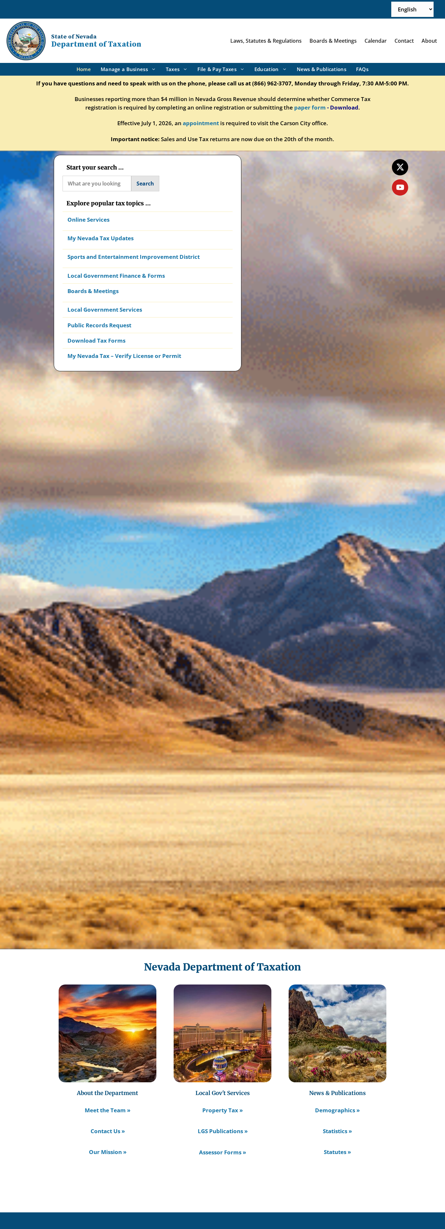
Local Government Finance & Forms (116, 275)
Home (84, 69)
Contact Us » (108, 1131)
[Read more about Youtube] (400, 187)
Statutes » (337, 1152)
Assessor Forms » (222, 1152)
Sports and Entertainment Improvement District (133, 256)
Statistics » (337, 1131)
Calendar (376, 40)
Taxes (172, 69)
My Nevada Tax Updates (100, 238)
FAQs (362, 69)
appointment (201, 123)
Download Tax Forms (96, 340)
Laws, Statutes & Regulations (266, 40)
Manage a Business (124, 69)
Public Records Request (99, 325)
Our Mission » (107, 1152)
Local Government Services (104, 309)
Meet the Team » (107, 1110)
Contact (404, 40)
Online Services (88, 219)
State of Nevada (73, 36)
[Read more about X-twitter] (400, 167)
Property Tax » (222, 1110)
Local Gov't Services (222, 1093)
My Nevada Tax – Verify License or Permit (124, 356)
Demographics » (337, 1110)
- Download (342, 107)
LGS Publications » (223, 1131)
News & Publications (321, 69)
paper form (310, 107)
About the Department (107, 1093)
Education (266, 69)
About (429, 40)
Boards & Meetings (333, 40)
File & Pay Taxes (217, 69)
